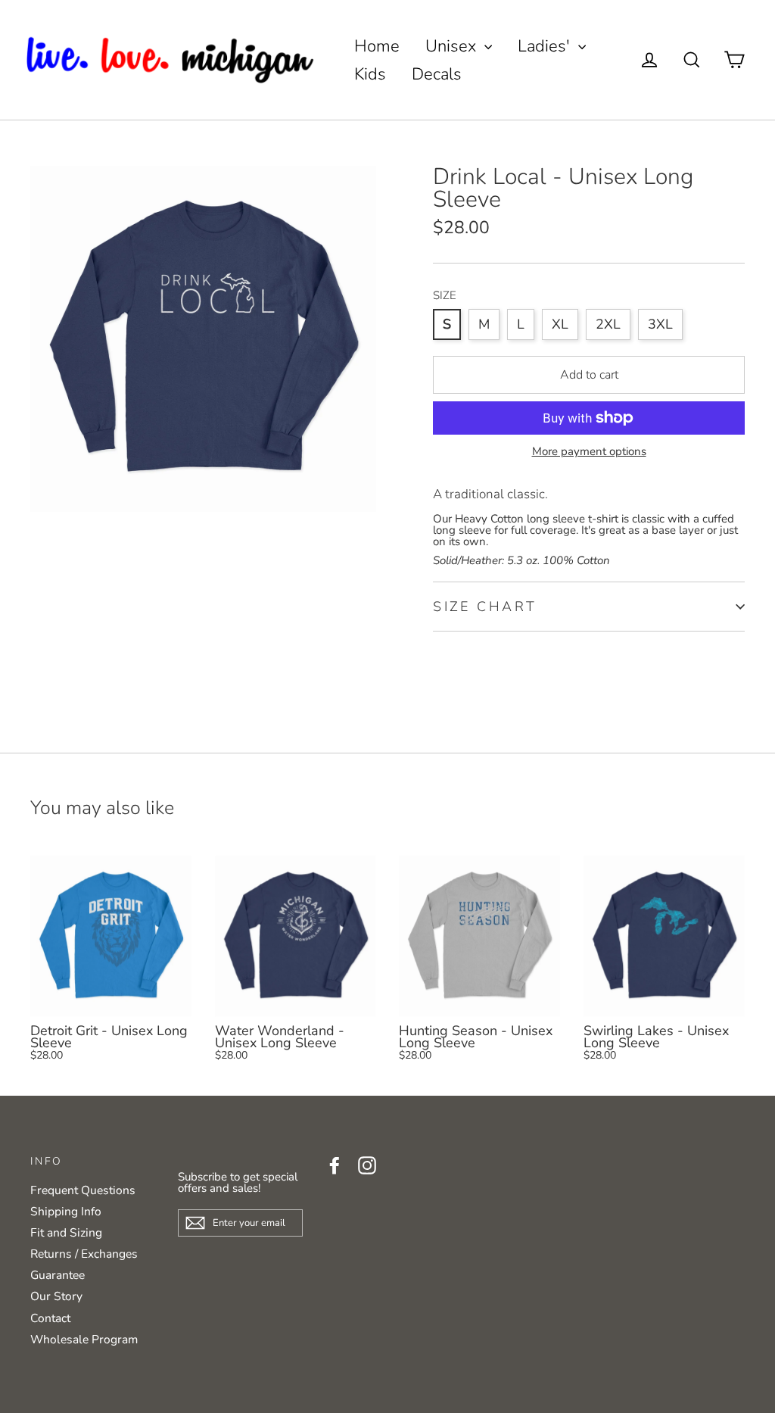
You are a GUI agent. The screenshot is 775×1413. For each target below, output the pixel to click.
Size (444, 295)
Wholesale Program (84, 1339)
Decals (437, 74)
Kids (370, 74)
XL (560, 324)
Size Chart (485, 606)
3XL (660, 324)
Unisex (453, 46)
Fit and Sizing (66, 1232)
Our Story (56, 1296)
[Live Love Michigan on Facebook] (334, 1165)
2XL (608, 324)
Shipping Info (65, 1211)
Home (377, 46)
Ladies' (546, 46)
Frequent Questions (82, 1190)
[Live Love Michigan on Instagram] (367, 1165)
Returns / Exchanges (84, 1254)
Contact (50, 1318)
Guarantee (57, 1275)
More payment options (589, 451)
